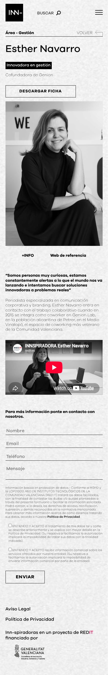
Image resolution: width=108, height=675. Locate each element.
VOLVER (85, 33)
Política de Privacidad (63, 516)
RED (86, 632)
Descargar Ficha (40, 91)
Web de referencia (68, 256)
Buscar (45, 13)
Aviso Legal (18, 609)
